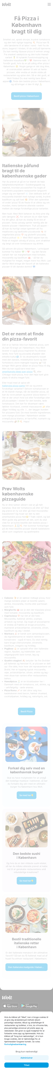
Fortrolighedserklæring (15, 1044)
